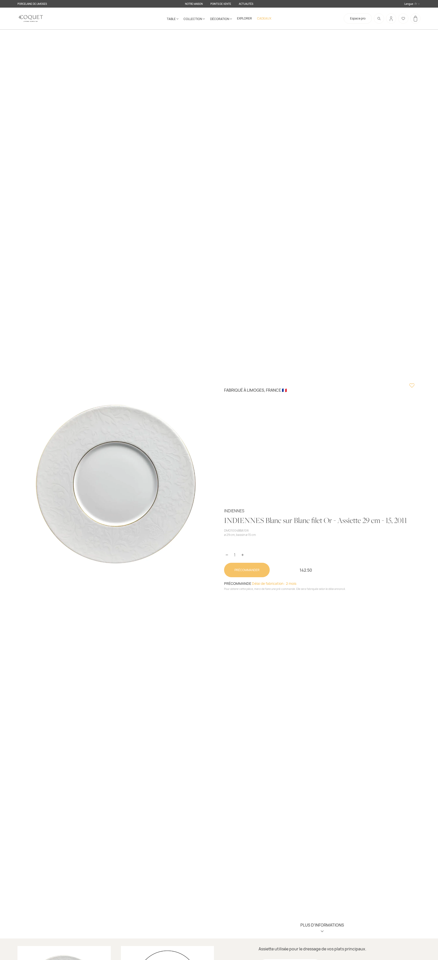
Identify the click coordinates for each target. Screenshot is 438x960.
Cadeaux (264, 18)
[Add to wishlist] (411, 386)
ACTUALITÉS (246, 4)
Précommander (247, 570)
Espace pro (358, 18)
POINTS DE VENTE (220, 4)
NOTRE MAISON (194, 4)
